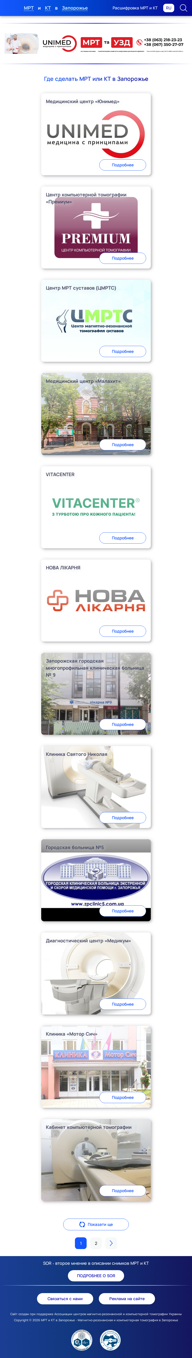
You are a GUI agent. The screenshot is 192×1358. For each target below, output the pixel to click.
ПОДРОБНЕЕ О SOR (96, 1275)
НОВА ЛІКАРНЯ (63, 567)
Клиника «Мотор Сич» (71, 1034)
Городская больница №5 (75, 847)
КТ (48, 8)
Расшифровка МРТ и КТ (135, 8)
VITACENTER (60, 474)
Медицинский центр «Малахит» (83, 381)
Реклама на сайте (127, 1298)
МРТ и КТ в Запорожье (58, 1320)
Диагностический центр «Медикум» (88, 940)
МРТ (29, 8)
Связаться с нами (65, 1298)
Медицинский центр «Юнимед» (82, 101)
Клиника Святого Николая (76, 754)
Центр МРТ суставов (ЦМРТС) (81, 288)
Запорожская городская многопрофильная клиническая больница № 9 (95, 668)
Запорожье (75, 8)
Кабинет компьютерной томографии (89, 1127)
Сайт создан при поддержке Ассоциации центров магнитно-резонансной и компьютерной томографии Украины (96, 1314)
